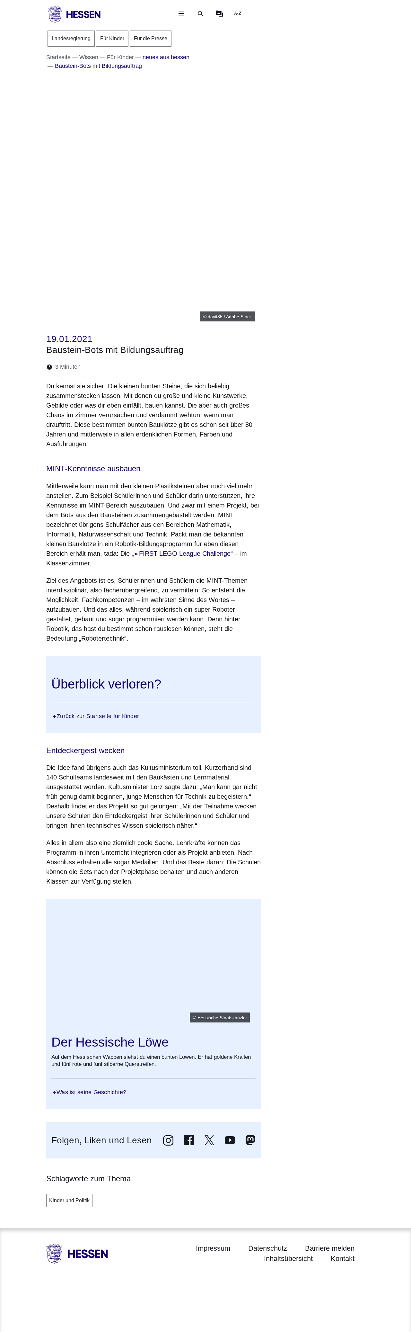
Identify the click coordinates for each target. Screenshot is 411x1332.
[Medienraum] (220, 13)
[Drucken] (141, 367)
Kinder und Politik (69, 1200)
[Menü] (181, 13)
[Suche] (200, 13)
